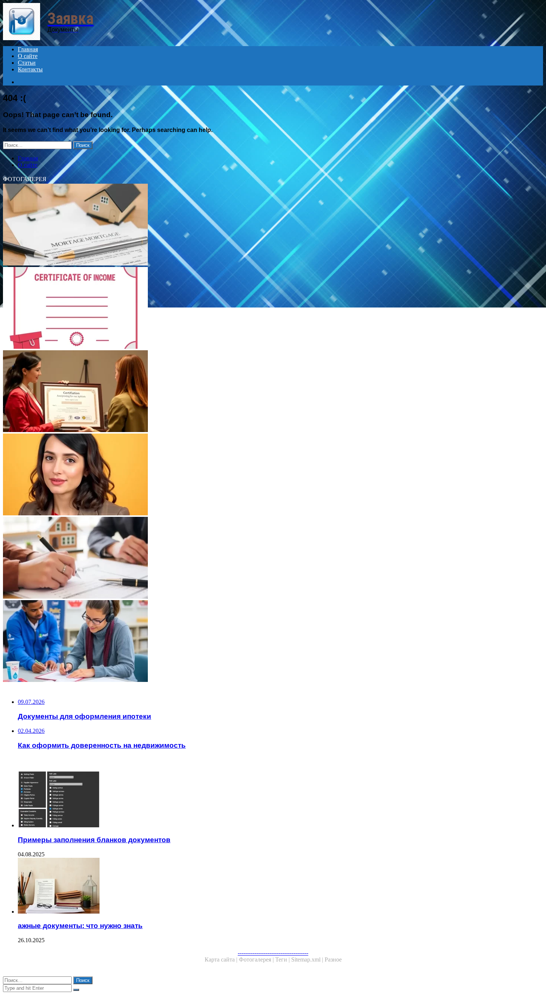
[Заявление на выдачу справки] (226, 392)
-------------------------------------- (273, 953)
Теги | (283, 959)
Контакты (30, 69)
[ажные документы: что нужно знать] (233, 886)
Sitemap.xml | (308, 959)
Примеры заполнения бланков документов (94, 840)
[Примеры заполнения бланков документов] (233, 800)
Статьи (27, 62)
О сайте (28, 56)
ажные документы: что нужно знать (80, 926)
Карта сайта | (222, 959)
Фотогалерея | (257, 959)
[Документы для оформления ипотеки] (226, 225)
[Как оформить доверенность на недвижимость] (226, 558)
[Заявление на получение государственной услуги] (226, 641)
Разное (333, 959)
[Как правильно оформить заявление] (226, 475)
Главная (28, 49)
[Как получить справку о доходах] (226, 308)
